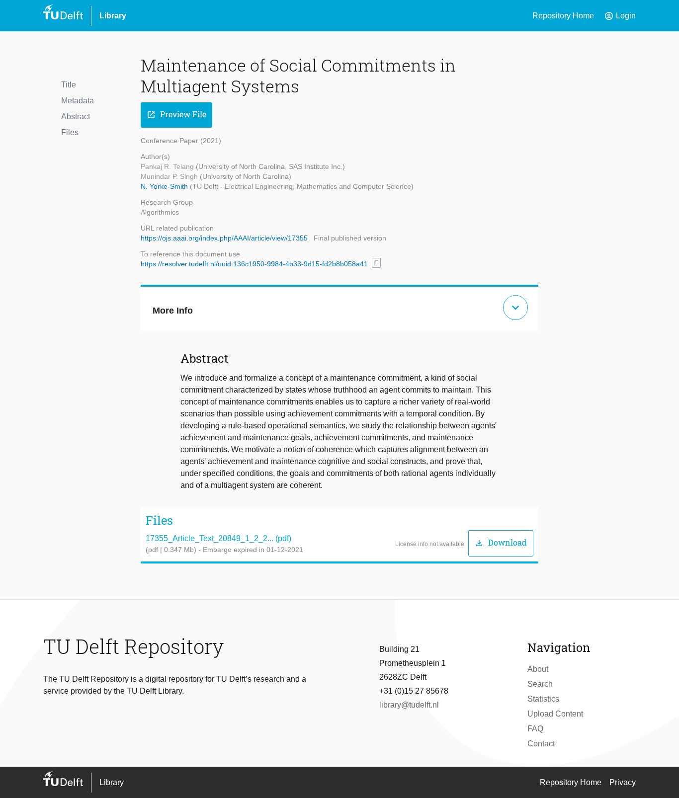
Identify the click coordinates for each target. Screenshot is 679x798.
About (537, 669)
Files (70, 132)
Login (620, 16)
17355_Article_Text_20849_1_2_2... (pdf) (218, 538)
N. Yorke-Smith (165, 186)
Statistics (543, 699)
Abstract (75, 116)
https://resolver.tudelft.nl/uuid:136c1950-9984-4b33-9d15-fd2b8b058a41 (254, 264)
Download (501, 543)
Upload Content (555, 714)
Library (112, 15)
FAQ (535, 728)
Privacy (622, 782)
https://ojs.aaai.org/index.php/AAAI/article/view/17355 (224, 238)
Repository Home (563, 15)
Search (540, 684)
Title (68, 84)
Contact (541, 743)
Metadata (77, 100)
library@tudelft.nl (409, 705)
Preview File (176, 114)
